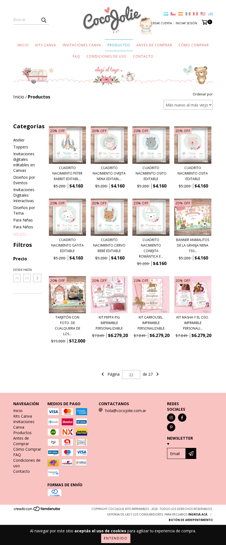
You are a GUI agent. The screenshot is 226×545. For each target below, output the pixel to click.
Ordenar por (203, 94)
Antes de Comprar (154, 45)
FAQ (76, 56)
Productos (118, 45)
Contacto (143, 56)
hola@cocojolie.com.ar (125, 410)
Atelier (19, 140)
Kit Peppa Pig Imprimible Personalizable (109, 323)
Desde (17, 270)
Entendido (116, 538)
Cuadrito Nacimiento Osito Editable (151, 173)
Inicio (23, 45)
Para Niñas (23, 220)
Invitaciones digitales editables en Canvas (24, 162)
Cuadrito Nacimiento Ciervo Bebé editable (109, 245)
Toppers (20, 146)
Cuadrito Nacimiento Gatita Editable (67, 245)
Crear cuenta (161, 23)
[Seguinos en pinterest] (171, 427)
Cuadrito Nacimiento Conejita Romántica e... (151, 248)
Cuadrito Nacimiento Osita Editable (192, 173)
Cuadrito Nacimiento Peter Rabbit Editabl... (67, 173)
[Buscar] (43, 20)
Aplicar (37, 278)
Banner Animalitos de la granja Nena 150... (192, 245)
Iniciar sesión (186, 23)
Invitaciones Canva (82, 45)
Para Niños (23, 226)
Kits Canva (45, 45)
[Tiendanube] (37, 510)
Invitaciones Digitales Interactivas (23, 195)
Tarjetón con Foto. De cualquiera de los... (67, 325)
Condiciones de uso (107, 56)
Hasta (27, 270)
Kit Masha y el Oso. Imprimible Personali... (192, 323)
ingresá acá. (198, 514)
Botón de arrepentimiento (191, 520)
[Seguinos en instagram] (171, 417)
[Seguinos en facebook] (182, 417)
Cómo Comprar (194, 45)
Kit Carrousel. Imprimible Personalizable (151, 323)
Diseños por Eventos (24, 180)
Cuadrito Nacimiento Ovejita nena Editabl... (109, 173)
